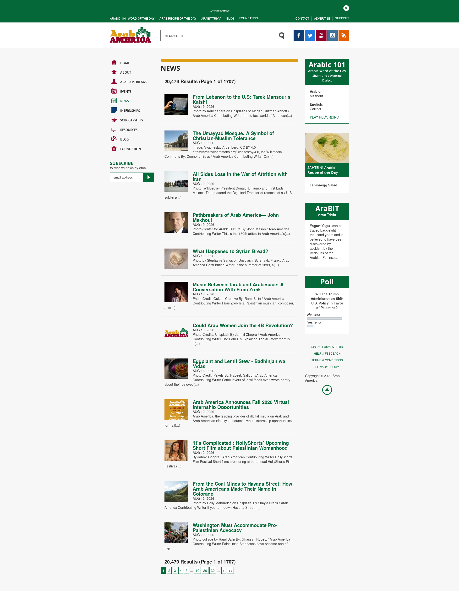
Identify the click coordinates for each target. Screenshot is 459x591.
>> (230, 570)
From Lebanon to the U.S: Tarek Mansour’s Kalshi (241, 99)
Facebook (299, 32)
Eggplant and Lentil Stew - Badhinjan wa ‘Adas (239, 363)
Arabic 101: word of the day (132, 18)
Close (346, 7)
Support (342, 18)
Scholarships (131, 120)
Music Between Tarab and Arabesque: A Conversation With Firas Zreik (238, 287)
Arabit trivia (211, 18)
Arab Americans (133, 82)
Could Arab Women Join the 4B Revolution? (243, 325)
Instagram (332, 32)
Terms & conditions (327, 360)
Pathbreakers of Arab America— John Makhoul (236, 217)
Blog (230, 18)
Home (125, 63)
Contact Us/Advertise (327, 347)
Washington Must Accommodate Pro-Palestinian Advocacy (235, 527)
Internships (130, 110)
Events (125, 91)
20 (205, 570)
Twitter (310, 32)
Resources (128, 130)
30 (213, 570)
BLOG (124, 139)
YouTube (321, 32)
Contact (302, 18)
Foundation (248, 18)
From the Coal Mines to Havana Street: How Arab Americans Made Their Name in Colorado (242, 488)
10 (197, 570)
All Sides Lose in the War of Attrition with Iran (240, 176)
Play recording (324, 117)
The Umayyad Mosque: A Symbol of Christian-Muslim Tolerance (233, 135)
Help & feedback (327, 353)
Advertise (322, 18)
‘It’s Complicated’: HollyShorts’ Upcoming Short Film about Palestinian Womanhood (241, 445)
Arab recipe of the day (177, 18)
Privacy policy (327, 367)
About (125, 72)
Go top (324, 389)
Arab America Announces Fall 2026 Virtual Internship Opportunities (241, 404)
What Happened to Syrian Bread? (230, 251)
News (124, 101)
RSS (342, 32)
